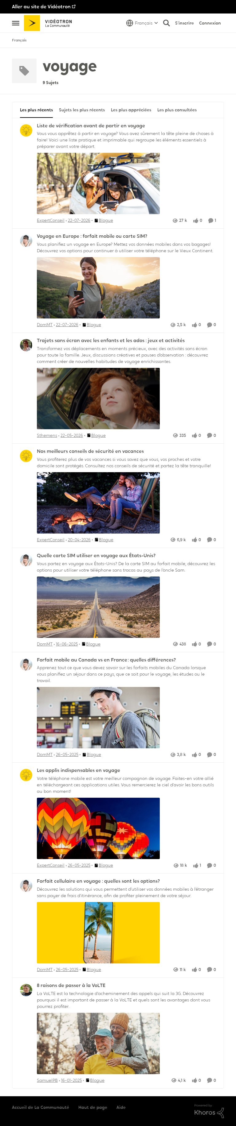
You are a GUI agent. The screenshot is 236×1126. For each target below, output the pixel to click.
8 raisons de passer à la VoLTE (71, 985)
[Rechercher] (166, 23)
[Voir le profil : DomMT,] (26, 241)
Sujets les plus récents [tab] (82, 110)
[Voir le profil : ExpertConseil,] (26, 130)
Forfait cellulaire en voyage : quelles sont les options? (98, 881)
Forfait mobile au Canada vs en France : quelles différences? (106, 660)
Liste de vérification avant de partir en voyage (91, 126)
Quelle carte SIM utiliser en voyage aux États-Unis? (96, 556)
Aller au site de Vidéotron (41, 6)
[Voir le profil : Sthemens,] (26, 345)
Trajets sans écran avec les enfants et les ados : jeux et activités (111, 340)
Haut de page (92, 1107)
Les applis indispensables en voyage (78, 770)
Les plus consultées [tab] (177, 110)
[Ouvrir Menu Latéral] (15, 23)
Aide (121, 1107)
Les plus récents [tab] (36, 110)
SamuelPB (47, 1080)
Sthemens (47, 435)
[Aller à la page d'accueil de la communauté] (50, 23)
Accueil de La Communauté (40, 1107)
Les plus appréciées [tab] (131, 110)
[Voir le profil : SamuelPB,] (26, 990)
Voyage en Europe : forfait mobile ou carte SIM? (92, 236)
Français (19, 40)
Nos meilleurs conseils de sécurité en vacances (90, 451)
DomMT (45, 324)
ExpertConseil (51, 220)
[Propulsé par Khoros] (209, 1111)
